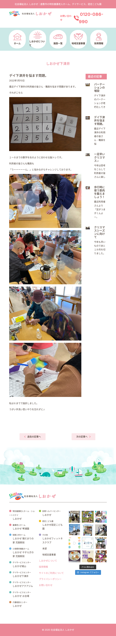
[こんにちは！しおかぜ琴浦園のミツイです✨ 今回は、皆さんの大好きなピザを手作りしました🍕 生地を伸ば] (88, 556)
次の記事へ (82, 436)
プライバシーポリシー (50, 579)
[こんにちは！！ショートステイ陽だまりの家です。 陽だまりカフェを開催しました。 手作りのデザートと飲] (74, 556)
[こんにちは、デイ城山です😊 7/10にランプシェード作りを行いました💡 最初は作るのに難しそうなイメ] (74, 543)
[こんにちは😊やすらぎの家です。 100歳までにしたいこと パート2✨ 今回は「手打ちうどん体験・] (101, 543)
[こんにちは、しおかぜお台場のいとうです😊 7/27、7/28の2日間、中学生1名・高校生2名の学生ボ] (88, 530)
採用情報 (43, 566)
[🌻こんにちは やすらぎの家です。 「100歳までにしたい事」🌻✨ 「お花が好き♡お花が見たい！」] (88, 517)
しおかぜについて (48, 560)
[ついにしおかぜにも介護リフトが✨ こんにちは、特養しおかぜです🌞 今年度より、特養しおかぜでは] (101, 530)
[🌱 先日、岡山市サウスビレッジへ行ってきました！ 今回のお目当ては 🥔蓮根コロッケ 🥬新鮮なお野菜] (74, 530)
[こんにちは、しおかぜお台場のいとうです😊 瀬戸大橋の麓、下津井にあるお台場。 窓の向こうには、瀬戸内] (74, 517)
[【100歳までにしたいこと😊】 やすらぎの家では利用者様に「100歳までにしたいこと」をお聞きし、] (101, 556)
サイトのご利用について (51, 573)
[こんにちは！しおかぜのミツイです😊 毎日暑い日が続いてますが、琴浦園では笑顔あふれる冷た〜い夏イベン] (101, 517)
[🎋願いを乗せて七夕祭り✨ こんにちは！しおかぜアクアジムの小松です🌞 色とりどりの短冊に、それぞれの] (88, 543)
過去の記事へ (34, 436)
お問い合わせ (45, 585)
